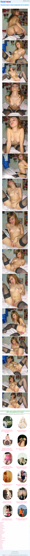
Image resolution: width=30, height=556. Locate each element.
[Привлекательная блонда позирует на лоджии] (22, 428)
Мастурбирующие (2, 540)
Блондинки (1, 524)
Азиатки (1, 523)
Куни (1, 539)
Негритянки (1, 542)
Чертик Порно (2, 522)
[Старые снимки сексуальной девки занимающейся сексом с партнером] (8, 428)
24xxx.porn (13, 551)
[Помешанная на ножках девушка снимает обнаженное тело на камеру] (8, 464)
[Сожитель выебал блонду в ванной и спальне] (8, 482)
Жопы (1, 534)
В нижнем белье (2, 528)
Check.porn (16, 551)
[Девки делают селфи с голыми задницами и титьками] (22, 482)
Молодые (1, 541)
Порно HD (1, 547)
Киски (1, 535)
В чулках (1, 529)
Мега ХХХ (1, 548)
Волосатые (1, 530)
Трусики (1, 545)
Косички (1, 536)
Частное (1, 546)
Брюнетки (1, 527)
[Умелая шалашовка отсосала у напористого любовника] (22, 465)
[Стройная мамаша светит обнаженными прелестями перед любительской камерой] (8, 446)
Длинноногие (2, 533)
